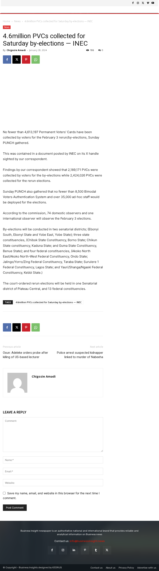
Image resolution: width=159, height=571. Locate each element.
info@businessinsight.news (87, 541)
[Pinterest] (26, 59)
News (17, 21)
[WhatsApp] (35, 59)
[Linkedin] (74, 550)
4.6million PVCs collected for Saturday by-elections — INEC (49, 302)
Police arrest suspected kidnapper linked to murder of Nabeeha (80, 355)
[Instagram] (137, 3)
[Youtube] (152, 3)
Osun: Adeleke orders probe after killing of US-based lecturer (25, 355)
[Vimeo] (147, 3)
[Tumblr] (96, 550)
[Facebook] (132, 3)
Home (6, 21)
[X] (142, 3)
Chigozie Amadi (16, 50)
